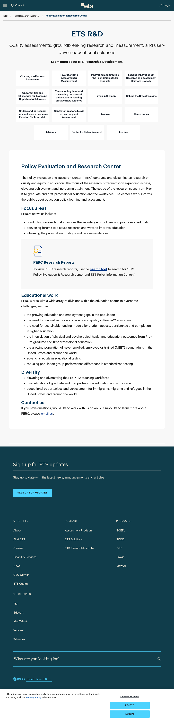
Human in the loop (105, 96)
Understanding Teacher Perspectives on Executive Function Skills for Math (33, 114)
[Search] (159, 659)
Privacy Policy (33, 697)
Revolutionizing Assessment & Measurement (69, 78)
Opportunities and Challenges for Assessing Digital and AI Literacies (32, 96)
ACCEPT (129, 714)
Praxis (120, 557)
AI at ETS (19, 539)
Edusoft (18, 612)
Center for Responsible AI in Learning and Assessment (69, 114)
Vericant (18, 630)
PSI (15, 603)
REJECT (129, 705)
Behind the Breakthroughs (141, 96)
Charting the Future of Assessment (32, 78)
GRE (119, 548)
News (16, 566)
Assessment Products (78, 530)
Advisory (51, 132)
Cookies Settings (129, 696)
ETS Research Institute (79, 548)
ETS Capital (20, 583)
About (17, 530)
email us (47, 414)
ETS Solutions (74, 539)
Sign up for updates (32, 492)
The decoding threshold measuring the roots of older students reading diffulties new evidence (69, 96)
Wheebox (19, 639)
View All (121, 566)
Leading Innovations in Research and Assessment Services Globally (141, 78)
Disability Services (24, 557)
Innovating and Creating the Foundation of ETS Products (105, 78)
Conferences (141, 114)
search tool (98, 269)
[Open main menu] (5, 5)
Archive (105, 114)
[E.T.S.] (87, 5)
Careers (18, 548)
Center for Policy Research (87, 132)
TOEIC (121, 539)
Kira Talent (20, 621)
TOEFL (121, 530)
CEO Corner (21, 574)
